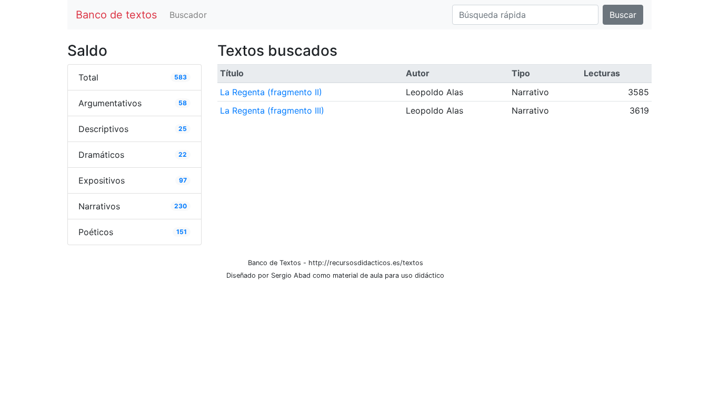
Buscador (188, 14)
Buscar (623, 14)
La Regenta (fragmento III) (272, 110)
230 (180, 206)
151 (181, 232)
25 (182, 129)
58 (182, 103)
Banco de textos (116, 14)
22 (182, 154)
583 (180, 77)
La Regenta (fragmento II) (271, 92)
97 (183, 180)
